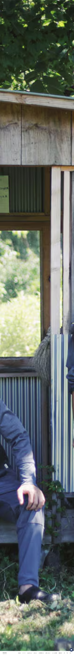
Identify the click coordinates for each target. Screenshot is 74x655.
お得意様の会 (41, 653)
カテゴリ (24, 653)
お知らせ (35, 653)
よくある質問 (54, 653)
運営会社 (60, 653)
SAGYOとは (29, 653)
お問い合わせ (47, 653)
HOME (19, 653)
